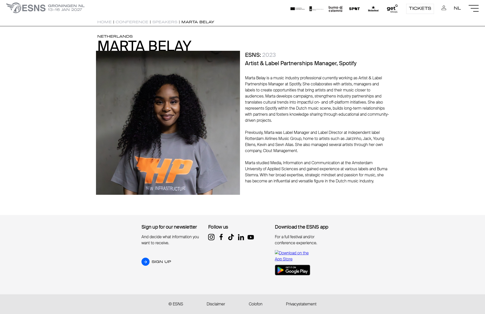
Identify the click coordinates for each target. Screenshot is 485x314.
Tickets (420, 8)
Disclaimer (216, 304)
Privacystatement (301, 304)
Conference (132, 22)
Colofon (255, 304)
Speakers (164, 22)
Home (104, 22)
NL (457, 8)
